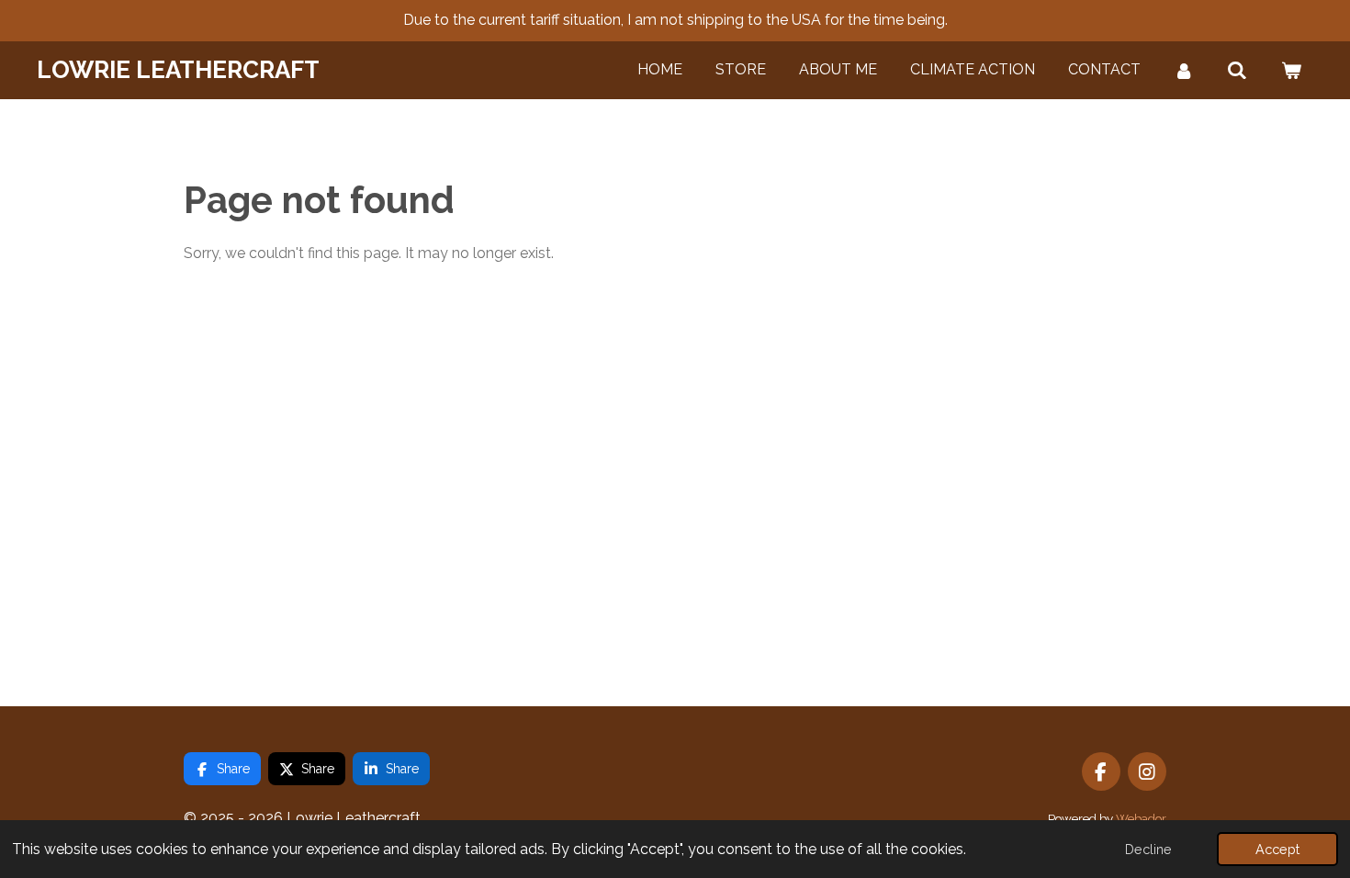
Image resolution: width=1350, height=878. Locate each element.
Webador (1141, 818)
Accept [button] (1277, 849)
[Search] (1237, 70)
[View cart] (1291, 70)
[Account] (1184, 70)
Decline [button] (1148, 849)
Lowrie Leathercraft (178, 70)
